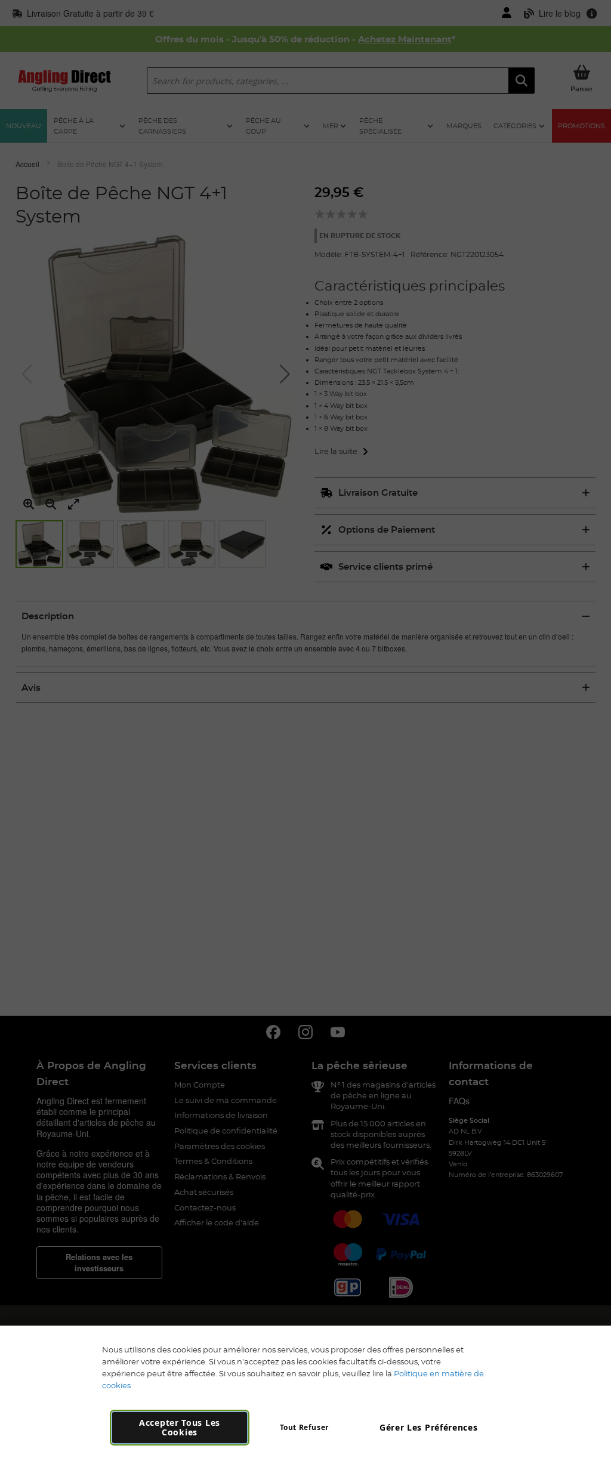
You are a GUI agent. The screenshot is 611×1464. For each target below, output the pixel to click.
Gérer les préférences (428, 1427)
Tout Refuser (304, 1427)
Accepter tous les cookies (179, 1427)
